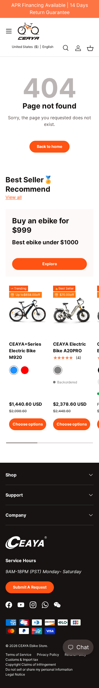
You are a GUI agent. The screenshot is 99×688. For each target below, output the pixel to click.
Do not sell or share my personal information (39, 669)
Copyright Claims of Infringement (31, 664)
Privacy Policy (48, 654)
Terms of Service (18, 654)
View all (14, 197)
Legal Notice (15, 674)
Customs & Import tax (22, 659)
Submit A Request (29, 587)
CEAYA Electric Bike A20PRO (69, 347)
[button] (90, 48)
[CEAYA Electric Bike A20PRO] (71, 310)
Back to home (49, 146)
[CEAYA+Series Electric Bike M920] (27, 310)
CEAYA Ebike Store (32, 646)
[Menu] (9, 31)
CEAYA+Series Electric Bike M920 (25, 350)
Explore (49, 263)
